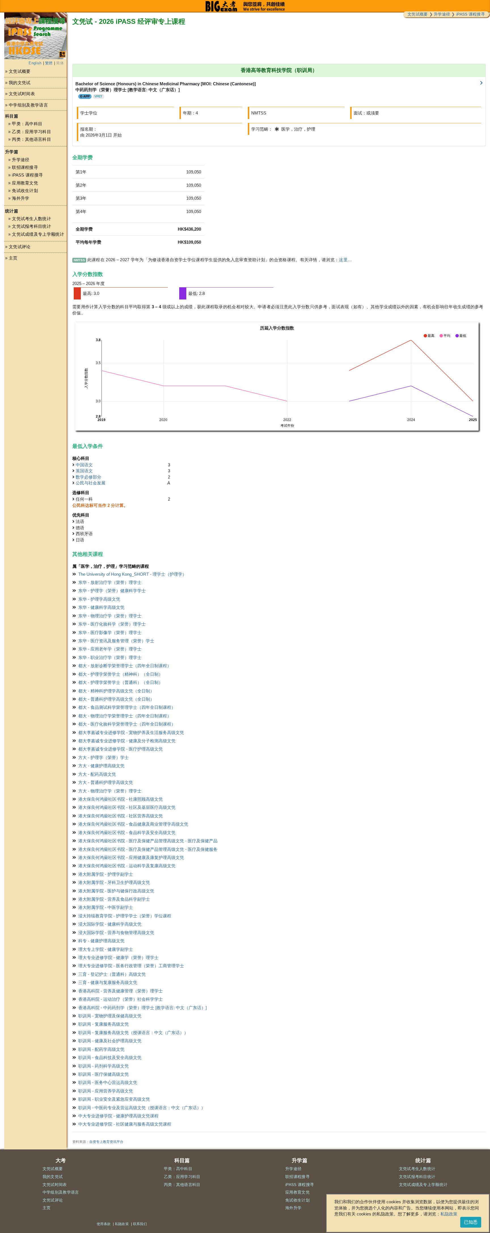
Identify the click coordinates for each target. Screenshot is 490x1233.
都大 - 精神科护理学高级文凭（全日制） (116, 690)
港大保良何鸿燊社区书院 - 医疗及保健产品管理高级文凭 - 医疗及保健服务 (147, 849)
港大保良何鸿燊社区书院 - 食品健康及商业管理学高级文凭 (133, 824)
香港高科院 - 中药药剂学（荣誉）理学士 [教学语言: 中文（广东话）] (142, 1007)
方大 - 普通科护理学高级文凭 (105, 782)
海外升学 (20, 198)
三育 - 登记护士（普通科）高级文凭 (112, 974)
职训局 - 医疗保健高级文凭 (103, 1074)
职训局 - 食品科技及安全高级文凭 (109, 1057)
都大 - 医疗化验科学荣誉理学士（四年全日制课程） (127, 724)
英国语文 (84, 470)
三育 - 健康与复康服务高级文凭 (107, 982)
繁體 (49, 63)
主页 (13, 258)
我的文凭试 (20, 82)
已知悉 (471, 1222)
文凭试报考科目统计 (31, 226)
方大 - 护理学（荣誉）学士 (103, 757)
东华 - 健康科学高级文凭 (101, 607)
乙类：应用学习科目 (31, 131)
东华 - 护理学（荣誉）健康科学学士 (112, 590)
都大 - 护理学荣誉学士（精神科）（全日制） (120, 674)
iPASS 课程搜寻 (470, 14)
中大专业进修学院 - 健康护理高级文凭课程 (118, 1115)
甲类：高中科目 (27, 123)
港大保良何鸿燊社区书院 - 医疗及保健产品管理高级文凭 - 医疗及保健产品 (147, 840)
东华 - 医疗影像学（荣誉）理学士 (109, 632)
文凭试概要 (417, 14)
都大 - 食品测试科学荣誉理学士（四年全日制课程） (127, 707)
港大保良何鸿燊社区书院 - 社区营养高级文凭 (120, 815)
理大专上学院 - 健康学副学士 (105, 949)
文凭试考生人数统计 (31, 218)
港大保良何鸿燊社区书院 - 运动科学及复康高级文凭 (127, 865)
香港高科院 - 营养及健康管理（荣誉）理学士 (120, 990)
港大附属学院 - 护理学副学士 (105, 874)
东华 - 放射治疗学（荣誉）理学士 (109, 582)
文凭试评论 (20, 246)
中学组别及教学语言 (28, 105)
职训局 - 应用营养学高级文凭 (105, 1091)
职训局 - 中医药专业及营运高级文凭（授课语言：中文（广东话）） (141, 1107)
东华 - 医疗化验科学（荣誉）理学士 (112, 624)
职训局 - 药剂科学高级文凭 (103, 1066)
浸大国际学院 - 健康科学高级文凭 (109, 924)
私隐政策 (448, 1213)
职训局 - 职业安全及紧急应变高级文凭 (114, 1099)
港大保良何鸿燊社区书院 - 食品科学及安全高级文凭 (127, 832)
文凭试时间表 (22, 93)
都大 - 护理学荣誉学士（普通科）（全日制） (120, 682)
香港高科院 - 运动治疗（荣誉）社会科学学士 (120, 999)
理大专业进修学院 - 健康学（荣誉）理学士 (118, 957)
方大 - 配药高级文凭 (97, 774)
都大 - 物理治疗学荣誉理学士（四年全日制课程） (124, 715)
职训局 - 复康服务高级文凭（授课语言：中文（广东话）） (133, 1032)
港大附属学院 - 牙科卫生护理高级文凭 (114, 882)
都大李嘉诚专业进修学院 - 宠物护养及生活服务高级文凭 (131, 732)
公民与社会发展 (90, 483)
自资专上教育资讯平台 (106, 1142)
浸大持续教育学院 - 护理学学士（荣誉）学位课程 (124, 915)
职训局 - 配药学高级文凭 (101, 1049)
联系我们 (140, 1224)
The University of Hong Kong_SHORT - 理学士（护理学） (132, 574)
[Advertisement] (35, 319)
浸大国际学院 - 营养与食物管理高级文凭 (116, 932)
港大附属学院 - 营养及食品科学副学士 (114, 899)
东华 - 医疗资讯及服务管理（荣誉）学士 (116, 640)
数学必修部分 (88, 477)
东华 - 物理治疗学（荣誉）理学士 (109, 615)
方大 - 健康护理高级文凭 (101, 765)
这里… (345, 259)
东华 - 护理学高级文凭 (99, 599)
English (35, 63)
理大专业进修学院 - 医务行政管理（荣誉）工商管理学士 (131, 965)
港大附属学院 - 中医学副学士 (105, 907)
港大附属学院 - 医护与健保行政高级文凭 (116, 890)
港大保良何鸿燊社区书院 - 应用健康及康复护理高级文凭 (131, 857)
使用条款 (104, 1224)
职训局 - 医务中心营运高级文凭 (107, 1082)
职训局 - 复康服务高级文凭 (103, 1024)
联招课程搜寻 (25, 167)
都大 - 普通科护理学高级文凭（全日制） (116, 699)
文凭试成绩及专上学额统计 (38, 234)
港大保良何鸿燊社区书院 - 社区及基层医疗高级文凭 (127, 807)
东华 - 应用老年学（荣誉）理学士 (109, 649)
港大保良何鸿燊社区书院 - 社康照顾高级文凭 (120, 799)
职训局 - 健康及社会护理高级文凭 (109, 1040)
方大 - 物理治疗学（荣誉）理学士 (109, 790)
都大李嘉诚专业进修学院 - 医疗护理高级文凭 (120, 749)
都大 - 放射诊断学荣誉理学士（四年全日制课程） (124, 665)
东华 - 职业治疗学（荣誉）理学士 (109, 657)
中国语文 (84, 464)
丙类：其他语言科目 (31, 139)
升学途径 (442, 14)
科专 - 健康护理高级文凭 (101, 940)
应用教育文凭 (25, 182)
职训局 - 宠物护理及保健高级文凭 (109, 1015)
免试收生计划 (25, 190)
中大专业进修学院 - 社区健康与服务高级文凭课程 (124, 1124)
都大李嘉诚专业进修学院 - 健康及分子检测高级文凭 (127, 740)
